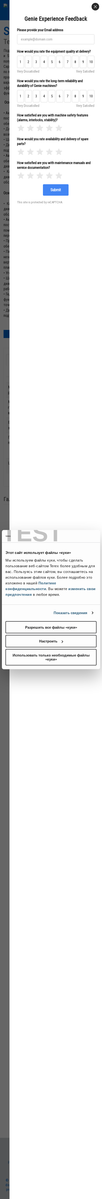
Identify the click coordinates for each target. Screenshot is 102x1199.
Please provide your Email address (40, 30)
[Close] (95, 6)
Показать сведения (71, 613)
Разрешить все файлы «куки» (51, 627)
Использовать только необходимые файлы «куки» (51, 657)
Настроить (48, 641)
